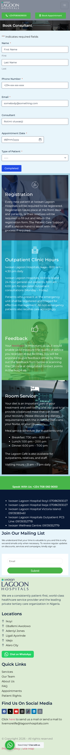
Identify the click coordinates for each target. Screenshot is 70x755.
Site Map (28, 748)
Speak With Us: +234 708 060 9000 (35, 486)
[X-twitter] (10, 711)
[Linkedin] (34, 711)
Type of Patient (12, 151)
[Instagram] (22, 711)
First (4, 55)
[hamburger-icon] (64, 5)
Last (4, 68)
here (12, 719)
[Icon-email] (39, 711)
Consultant (8, 115)
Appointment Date (14, 133)
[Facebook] (4, 711)
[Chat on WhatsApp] (18, 656)
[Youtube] (16, 711)
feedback (18, 345)
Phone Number (12, 78)
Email (6, 97)
